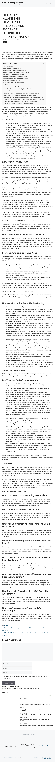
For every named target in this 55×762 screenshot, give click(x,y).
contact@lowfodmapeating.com (15, 745)
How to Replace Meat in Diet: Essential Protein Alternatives (35, 700)
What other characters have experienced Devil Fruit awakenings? (24, 97)
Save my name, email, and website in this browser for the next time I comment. (25, 677)
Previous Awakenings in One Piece (14, 74)
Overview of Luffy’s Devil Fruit (13, 68)
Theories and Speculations (12, 80)
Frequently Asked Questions (13, 87)
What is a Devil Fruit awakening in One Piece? (18, 89)
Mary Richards (6, 40)
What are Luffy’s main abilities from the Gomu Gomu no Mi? (22, 93)
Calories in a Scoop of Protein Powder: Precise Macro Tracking (36, 715)
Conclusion (8, 84)
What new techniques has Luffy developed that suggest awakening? (25, 99)
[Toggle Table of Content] (43, 64)
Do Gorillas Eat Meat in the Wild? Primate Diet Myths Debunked (36, 725)
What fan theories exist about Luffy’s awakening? (19, 103)
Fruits (5, 42)
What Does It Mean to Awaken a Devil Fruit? (17, 72)
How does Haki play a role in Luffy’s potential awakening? (21, 101)
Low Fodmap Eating (12, 2)
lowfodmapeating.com (10, 757)
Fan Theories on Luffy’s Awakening (14, 82)
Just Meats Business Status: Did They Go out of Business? (35, 704)
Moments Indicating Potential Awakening (16, 78)
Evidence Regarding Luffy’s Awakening (15, 76)
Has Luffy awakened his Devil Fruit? (15, 91)
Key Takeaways (8, 66)
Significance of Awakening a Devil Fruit (15, 70)
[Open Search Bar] (46, 4)
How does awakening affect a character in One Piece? (21, 95)
